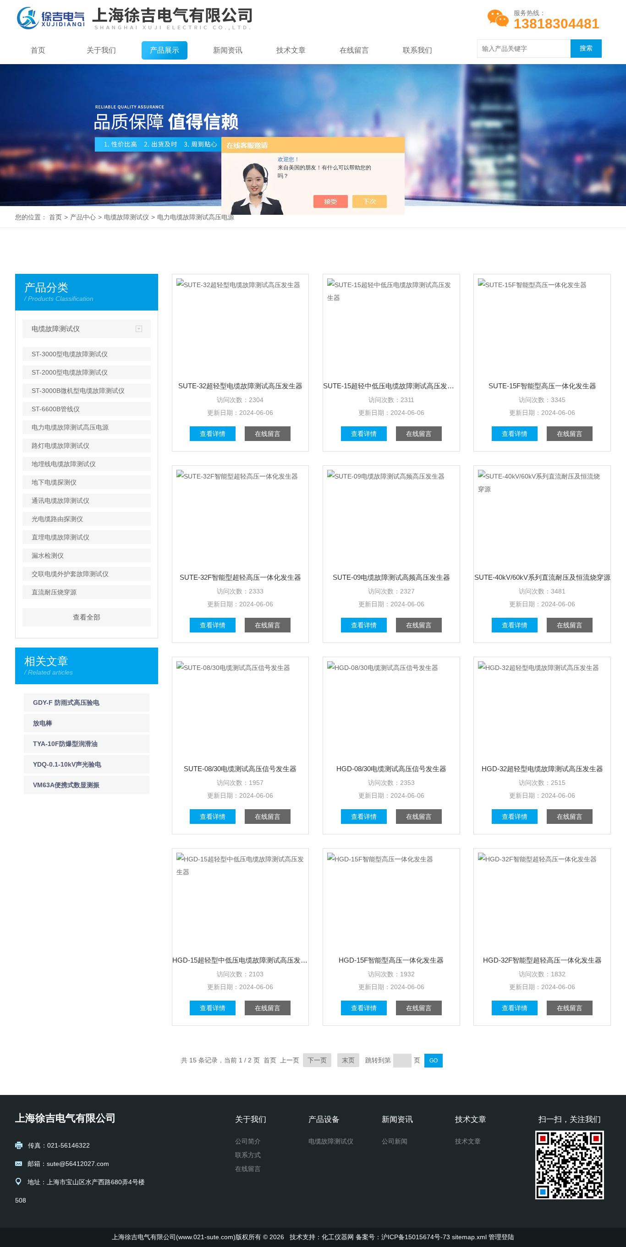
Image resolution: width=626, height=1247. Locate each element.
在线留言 (354, 50)
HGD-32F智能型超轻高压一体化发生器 (542, 960)
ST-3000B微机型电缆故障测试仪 (78, 390)
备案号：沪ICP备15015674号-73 (403, 1237)
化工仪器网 (338, 1237)
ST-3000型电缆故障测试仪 (70, 354)
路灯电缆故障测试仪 (60, 445)
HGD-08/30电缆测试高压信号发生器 (391, 769)
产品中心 (83, 217)
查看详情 (212, 433)
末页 (348, 1060)
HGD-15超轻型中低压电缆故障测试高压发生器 (240, 960)
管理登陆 (501, 1237)
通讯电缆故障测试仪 (60, 500)
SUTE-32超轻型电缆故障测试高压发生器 (240, 386)
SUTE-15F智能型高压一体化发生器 (542, 386)
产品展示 (164, 50)
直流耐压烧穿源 (54, 592)
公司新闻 (394, 1141)
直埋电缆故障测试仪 (60, 537)
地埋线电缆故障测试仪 (64, 464)
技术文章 (291, 50)
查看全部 (86, 617)
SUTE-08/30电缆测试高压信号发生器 (240, 769)
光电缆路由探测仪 (57, 519)
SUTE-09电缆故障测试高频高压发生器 (391, 577)
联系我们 (417, 50)
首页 (38, 50)
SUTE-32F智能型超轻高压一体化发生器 (240, 577)
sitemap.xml (469, 1237)
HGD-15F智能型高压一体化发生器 (391, 960)
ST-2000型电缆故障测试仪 (70, 372)
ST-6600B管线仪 (56, 409)
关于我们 (101, 50)
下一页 (317, 1060)
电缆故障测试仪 (126, 217)
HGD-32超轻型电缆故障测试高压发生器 (542, 769)
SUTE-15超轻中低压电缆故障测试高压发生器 (391, 386)
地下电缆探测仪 (54, 482)
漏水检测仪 (48, 555)
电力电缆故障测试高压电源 (195, 217)
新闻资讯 (227, 50)
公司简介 (248, 1141)
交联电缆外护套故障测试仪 (70, 573)
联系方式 (248, 1155)
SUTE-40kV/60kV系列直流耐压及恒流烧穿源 (542, 577)
